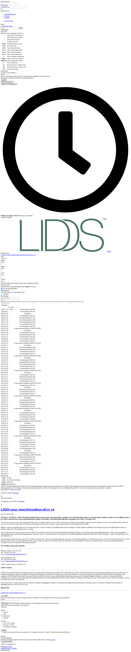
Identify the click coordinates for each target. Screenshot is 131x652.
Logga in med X (7, 26)
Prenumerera (5, 303)
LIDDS (109, 251)
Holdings (21, 501)
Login (20, 28)
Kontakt (7, 17)
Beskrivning (4, 476)
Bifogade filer (5, 253)
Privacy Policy (9, 21)
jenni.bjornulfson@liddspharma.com (16, 561)
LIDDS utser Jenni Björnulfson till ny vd (23, 255)
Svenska (3, 217)
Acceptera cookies (7, 641)
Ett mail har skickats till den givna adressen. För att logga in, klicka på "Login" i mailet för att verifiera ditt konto (36, 632)
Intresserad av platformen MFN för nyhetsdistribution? (17, 78)
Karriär (9, 648)
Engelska (6, 294)
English (9, 217)
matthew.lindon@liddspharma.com (16, 554)
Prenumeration (5, 285)
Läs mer (53, 640)
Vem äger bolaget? (6, 498)
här (82, 301)
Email (2, 599)
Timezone (4, 607)
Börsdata (15, 493)
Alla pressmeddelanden (10, 288)
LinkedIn (14, 648)
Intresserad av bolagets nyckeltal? (11, 489)
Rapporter (6, 290)
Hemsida (3, 648)
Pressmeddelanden (10, 14)
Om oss (7, 16)
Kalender (4, 305)
